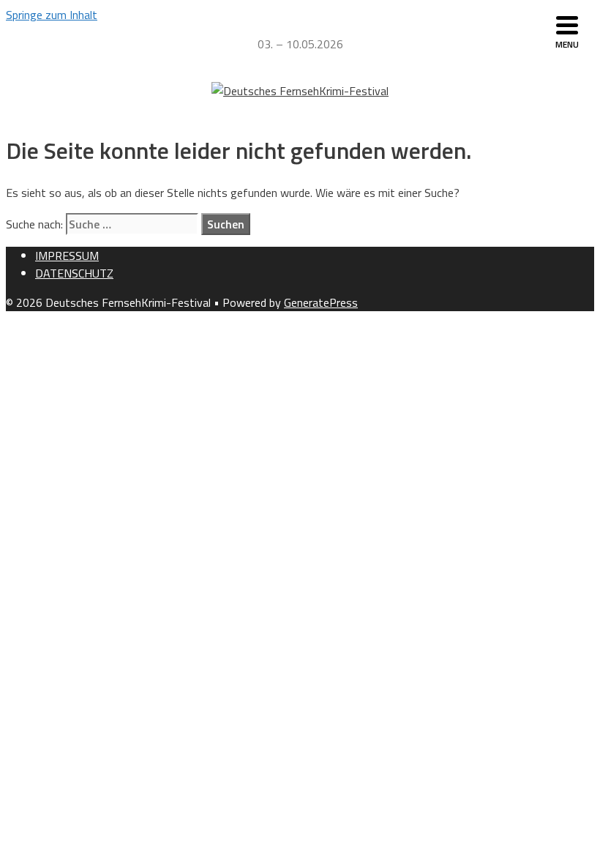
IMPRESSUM (67, 255)
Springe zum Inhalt (51, 14)
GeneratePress (321, 302)
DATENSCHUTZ (74, 273)
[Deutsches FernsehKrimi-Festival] (300, 91)
